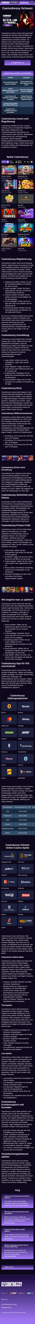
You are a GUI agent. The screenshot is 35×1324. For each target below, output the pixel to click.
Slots (28, 162)
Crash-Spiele (20, 161)
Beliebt (4, 162)
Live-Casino (12, 161)
